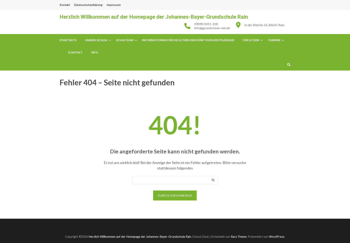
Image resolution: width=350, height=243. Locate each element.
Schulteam (124, 40)
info (94, 52)
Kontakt (65, 4)
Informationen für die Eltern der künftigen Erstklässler (188, 40)
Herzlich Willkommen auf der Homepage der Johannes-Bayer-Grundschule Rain (154, 17)
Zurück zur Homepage (175, 195)
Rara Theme (238, 236)
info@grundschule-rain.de (212, 28)
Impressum (114, 4)
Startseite (68, 40)
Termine (274, 40)
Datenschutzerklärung (88, 4)
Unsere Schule (96, 40)
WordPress (276, 236)
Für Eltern (251, 40)
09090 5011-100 (206, 24)
